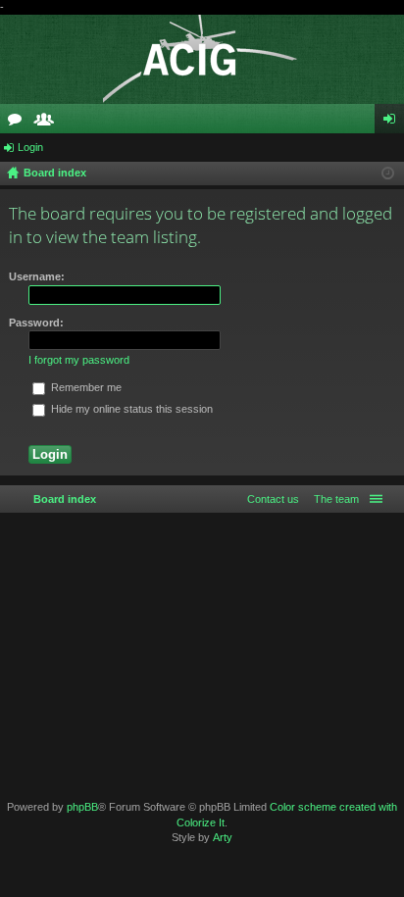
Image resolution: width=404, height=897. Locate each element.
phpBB (82, 807)
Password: (36, 322)
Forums (18, 122)
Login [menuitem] (393, 122)
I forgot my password (78, 360)
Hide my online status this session (130, 409)
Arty (222, 837)
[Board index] (202, 59)
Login (30, 147)
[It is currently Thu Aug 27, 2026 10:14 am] (387, 173)
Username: (37, 276)
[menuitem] (332, 499)
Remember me (85, 387)
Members (48, 122)
